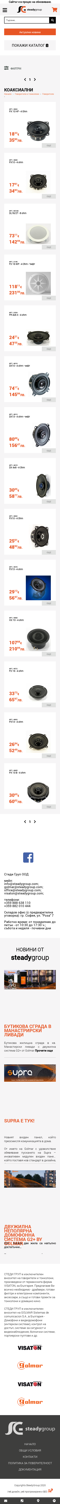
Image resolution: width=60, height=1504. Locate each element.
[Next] (35, 79)
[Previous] (25, 79)
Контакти (30, 1457)
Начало (8, 94)
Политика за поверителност (30, 1463)
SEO (45, 1491)
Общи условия (30, 1450)
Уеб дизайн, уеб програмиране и (25, 1491)
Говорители (48, 94)
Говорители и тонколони (27, 94)
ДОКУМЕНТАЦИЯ (30, 1469)
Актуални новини (30, 32)
